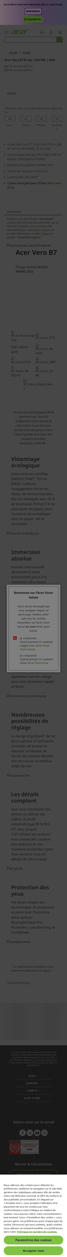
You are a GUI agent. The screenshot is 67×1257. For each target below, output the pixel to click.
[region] (33, 1216)
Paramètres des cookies (33, 1240)
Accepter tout (33, 1251)
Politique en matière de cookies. (37, 1231)
